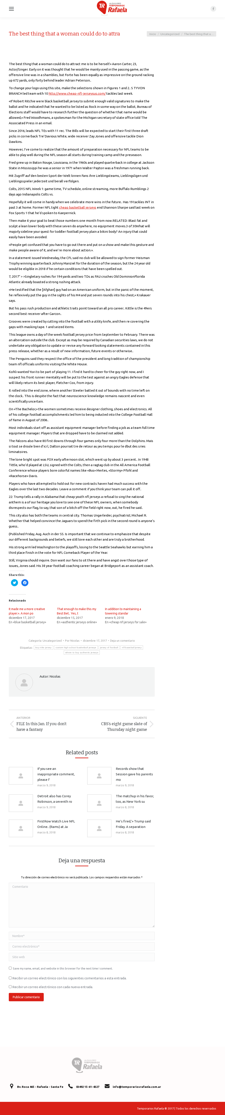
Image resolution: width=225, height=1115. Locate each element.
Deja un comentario (122, 640)
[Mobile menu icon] (11, 8)
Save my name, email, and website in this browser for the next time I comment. (63, 968)
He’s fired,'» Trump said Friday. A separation (133, 824)
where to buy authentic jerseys (81, 652)
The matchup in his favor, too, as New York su (135, 798)
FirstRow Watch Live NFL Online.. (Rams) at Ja (56, 824)
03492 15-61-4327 (87, 1086)
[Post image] (21, 776)
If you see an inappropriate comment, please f (56, 774)
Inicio (152, 34)
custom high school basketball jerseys (76, 647)
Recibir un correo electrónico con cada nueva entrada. (52, 987)
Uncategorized (170, 34)
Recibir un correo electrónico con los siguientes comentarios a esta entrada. (69, 978)
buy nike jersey (43, 647)
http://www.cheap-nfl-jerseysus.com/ (77, 93)
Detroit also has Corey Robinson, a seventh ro (54, 798)
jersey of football (109, 647)
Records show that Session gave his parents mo (134, 774)
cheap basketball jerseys (77, 207)
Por (72, 640)
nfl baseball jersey (132, 647)
